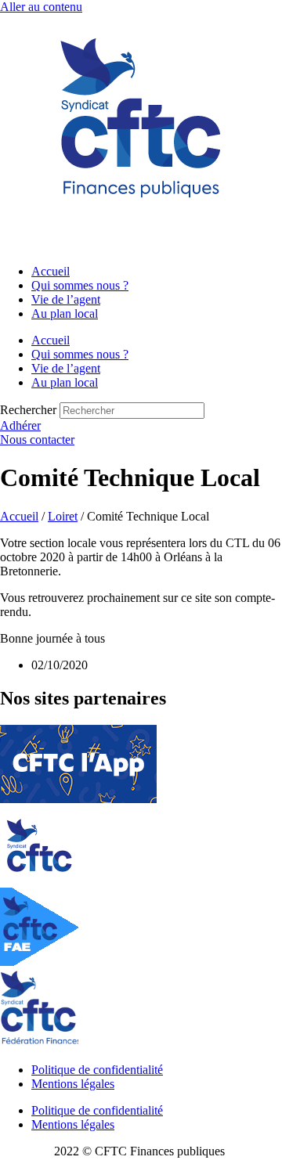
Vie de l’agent (65, 299)
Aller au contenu (41, 6)
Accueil (50, 271)
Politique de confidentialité (97, 1069)
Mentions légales (72, 1083)
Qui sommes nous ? (79, 285)
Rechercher (30, 409)
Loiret (63, 516)
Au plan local (64, 313)
